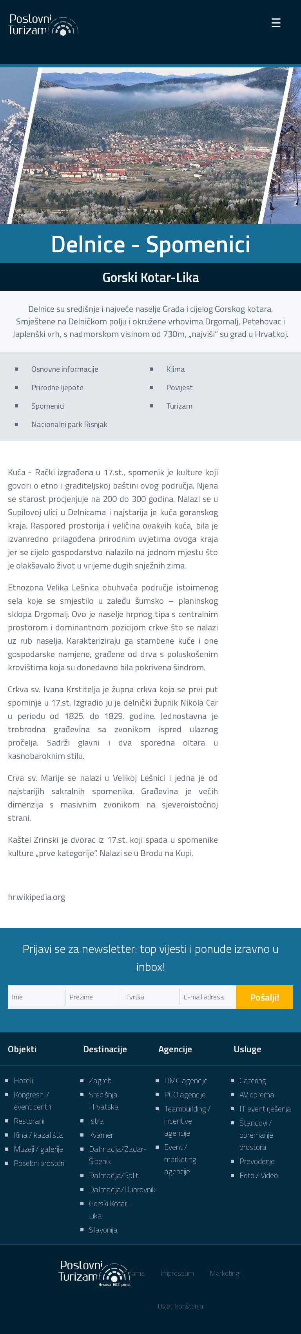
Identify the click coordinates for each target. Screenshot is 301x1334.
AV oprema (256, 1094)
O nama (133, 1273)
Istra (96, 1121)
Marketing (224, 1273)
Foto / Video (258, 1175)
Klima (175, 369)
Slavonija (103, 1230)
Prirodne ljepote (57, 387)
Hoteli (23, 1080)
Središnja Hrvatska (104, 1100)
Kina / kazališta (38, 1135)
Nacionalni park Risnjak (69, 424)
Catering (252, 1080)
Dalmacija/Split (113, 1175)
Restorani (29, 1121)
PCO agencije (185, 1094)
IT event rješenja (265, 1108)
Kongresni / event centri (32, 1100)
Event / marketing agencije (180, 1159)
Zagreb (100, 1080)
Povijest (179, 387)
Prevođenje (257, 1161)
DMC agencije (186, 1080)
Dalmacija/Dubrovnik (122, 1189)
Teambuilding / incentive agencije (187, 1120)
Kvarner (101, 1135)
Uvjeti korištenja (180, 1306)
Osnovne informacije (64, 369)
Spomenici (48, 406)
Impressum (177, 1273)
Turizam (179, 406)
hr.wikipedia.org (36, 896)
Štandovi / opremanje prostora (256, 1135)
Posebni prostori (39, 1163)
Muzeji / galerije (38, 1149)
